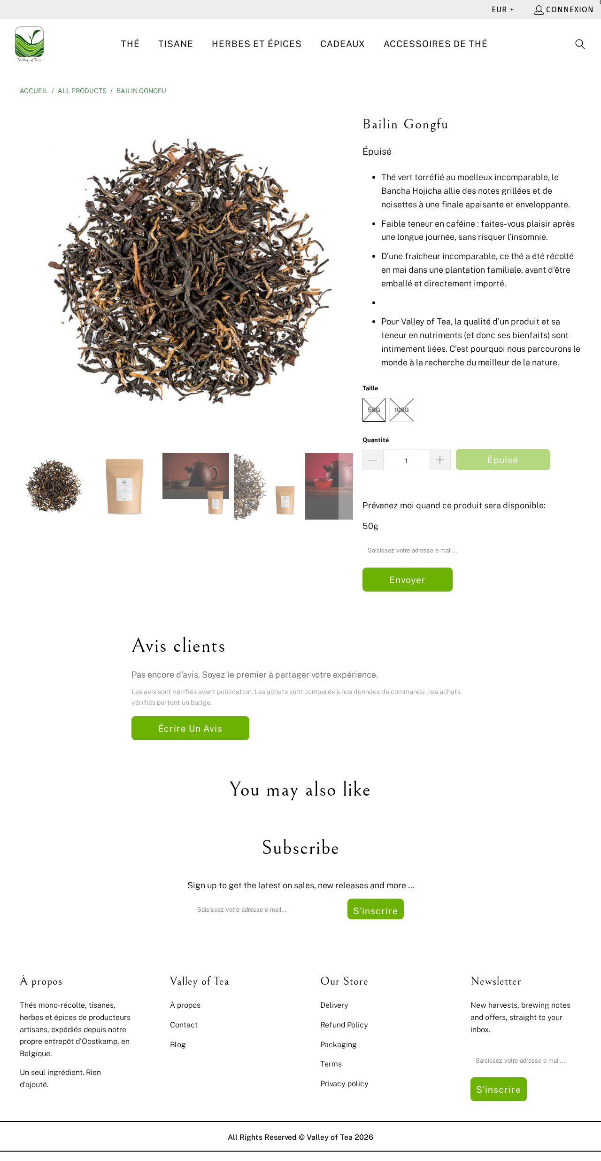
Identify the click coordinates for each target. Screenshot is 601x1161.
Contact (184, 1024)
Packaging (338, 1044)
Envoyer (407, 579)
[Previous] (26, 272)
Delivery (334, 1005)
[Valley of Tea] (29, 44)
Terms (331, 1063)
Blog (178, 1044)
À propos (185, 1005)
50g (374, 409)
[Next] (346, 272)
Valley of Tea (330, 1137)
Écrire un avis (190, 728)
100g (401, 409)
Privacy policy (344, 1083)
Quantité (375, 439)
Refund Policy (344, 1024)
